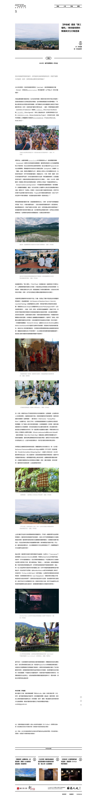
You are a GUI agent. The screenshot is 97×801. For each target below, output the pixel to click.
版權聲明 (71, 794)
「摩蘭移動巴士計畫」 (22, 115)
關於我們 (64, 794)
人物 (65, 6)
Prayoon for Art (32, 160)
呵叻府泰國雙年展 (38, 118)
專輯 (58, 6)
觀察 (78, 6)
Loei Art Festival (32, 90)
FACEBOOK (79, 794)
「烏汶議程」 (20, 112)
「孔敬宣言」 (39, 110)
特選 (71, 6)
